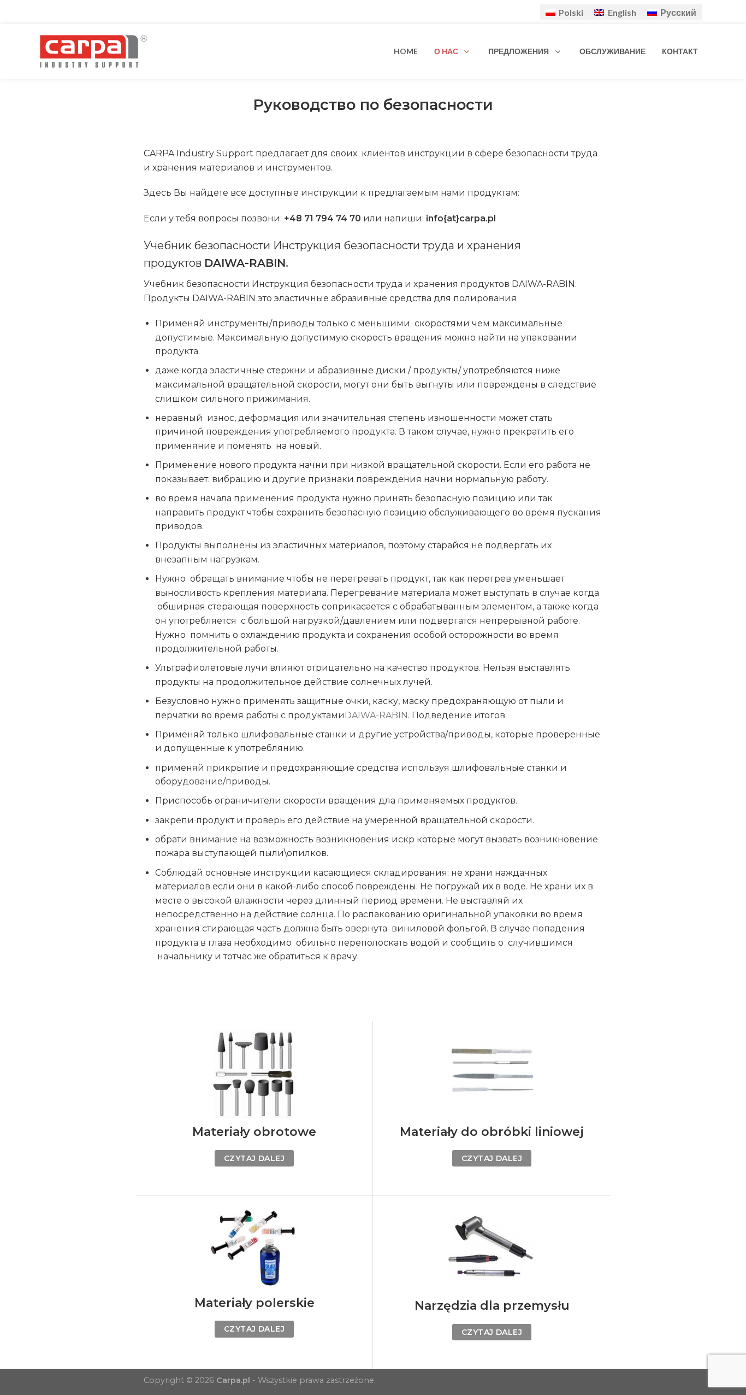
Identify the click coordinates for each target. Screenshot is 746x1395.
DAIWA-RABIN (376, 715)
